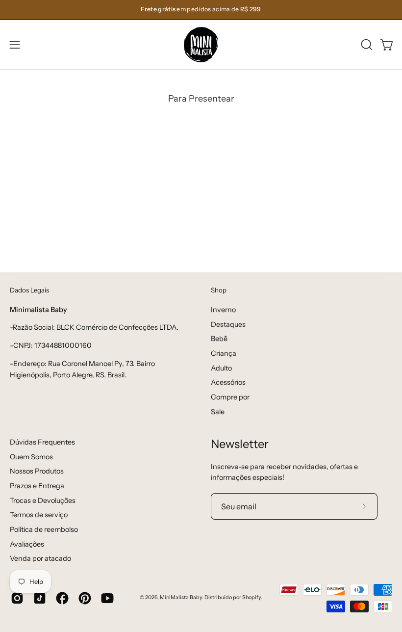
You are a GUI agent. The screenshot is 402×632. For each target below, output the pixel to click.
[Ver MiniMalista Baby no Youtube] (107, 598)
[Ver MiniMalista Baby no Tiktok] (39, 598)
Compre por (230, 397)
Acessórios (228, 382)
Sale (218, 411)
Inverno (223, 309)
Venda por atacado (40, 558)
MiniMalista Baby (181, 597)
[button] (366, 45)
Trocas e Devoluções (42, 500)
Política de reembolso (44, 529)
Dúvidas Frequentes (42, 442)
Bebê (219, 338)
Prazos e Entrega (37, 485)
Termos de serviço (39, 514)
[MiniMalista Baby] (201, 44)
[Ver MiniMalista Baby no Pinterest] (84, 598)
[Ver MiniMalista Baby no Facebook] (62, 598)
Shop (218, 290)
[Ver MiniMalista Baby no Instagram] (17, 598)
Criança (223, 353)
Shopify (251, 597)
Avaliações (27, 544)
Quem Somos (31, 456)
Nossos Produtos (37, 471)
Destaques (228, 323)
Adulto (221, 367)
